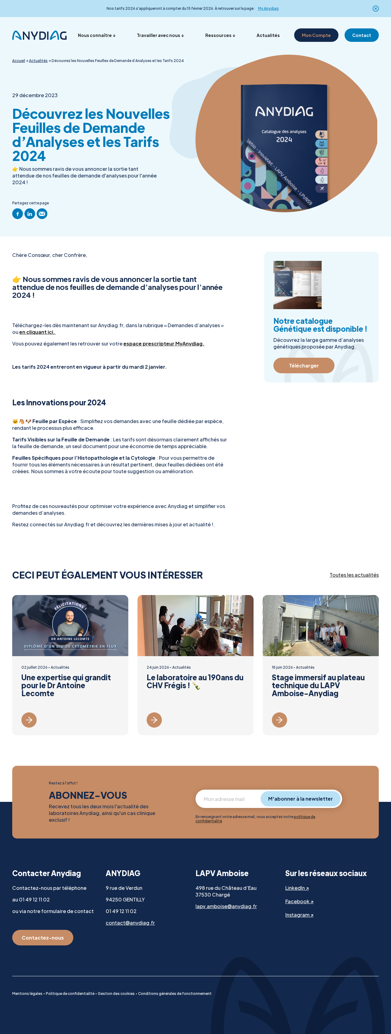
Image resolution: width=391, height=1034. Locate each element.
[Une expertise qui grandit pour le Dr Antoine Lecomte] (70, 665)
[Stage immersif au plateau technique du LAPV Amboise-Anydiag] (321, 665)
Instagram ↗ (299, 915)
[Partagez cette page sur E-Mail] (42, 213)
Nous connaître (95, 35)
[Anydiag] (39, 35)
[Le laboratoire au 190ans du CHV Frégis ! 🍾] (195, 665)
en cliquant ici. (37, 332)
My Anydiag (268, 8)
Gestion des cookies (116, 993)
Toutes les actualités (354, 575)
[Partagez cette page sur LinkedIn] (29, 213)
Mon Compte (316, 35)
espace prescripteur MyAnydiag (163, 343)
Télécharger (304, 365)
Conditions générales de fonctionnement (175, 993)
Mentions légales (27, 993)
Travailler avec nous (158, 35)
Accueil (18, 60)
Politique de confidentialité (70, 993)
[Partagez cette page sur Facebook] (17, 213)
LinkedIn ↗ (297, 888)
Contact (361, 35)
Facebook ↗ (299, 901)
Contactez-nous (43, 937)
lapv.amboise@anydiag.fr (226, 906)
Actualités (268, 35)
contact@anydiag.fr (130, 922)
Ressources (218, 35)
